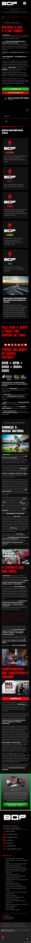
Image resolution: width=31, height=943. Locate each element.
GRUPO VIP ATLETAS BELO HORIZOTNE (15, 876)
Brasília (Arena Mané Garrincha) (18, 537)
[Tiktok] (18, 344)
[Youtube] (8, 344)
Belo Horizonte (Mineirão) (10, 539)
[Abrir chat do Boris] (27, 939)
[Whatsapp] (22, 344)
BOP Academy (6, 742)
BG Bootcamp (16, 742)
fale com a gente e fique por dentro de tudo (15, 331)
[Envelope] (25, 344)
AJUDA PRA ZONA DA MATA (12, 874)
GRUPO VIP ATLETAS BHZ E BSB (13, 885)
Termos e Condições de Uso (12, 899)
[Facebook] (5, 344)
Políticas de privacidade (11, 895)
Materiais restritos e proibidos (13, 909)
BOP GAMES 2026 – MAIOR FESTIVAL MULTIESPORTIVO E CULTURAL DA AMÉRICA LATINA (17, 860)
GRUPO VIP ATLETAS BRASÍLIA (13, 878)
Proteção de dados (10, 907)
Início (3, 17)
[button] (24, 3)
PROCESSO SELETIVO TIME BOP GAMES (16, 886)
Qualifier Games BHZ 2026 (12, 883)
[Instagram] (12, 344)
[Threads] (15, 344)
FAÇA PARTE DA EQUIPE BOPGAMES (15, 897)
